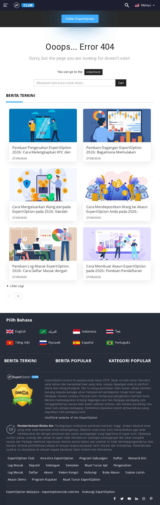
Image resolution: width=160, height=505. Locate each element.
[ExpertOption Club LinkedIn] (134, 499)
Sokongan (53, 465)
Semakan (72, 465)
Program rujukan (44, 479)
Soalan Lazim (134, 472)
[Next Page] (18, 296)
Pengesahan (122, 465)
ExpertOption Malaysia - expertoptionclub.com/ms (42, 492)
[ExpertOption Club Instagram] (141, 499)
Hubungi (90, 472)
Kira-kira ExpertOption (56, 458)
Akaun (48, 472)
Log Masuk (15, 472)
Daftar (117, 458)
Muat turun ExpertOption (81, 479)
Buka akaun (111, 472)
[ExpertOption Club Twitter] (120, 499)
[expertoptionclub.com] (23, 5)
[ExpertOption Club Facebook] (112, 499)
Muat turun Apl (96, 465)
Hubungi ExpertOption (98, 492)
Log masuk (15, 465)
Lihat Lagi (16, 286)
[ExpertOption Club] (22, 381)
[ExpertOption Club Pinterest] (149, 499)
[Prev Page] (9, 296)
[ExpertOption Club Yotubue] (127, 499)
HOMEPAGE (93, 72)
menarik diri (137, 458)
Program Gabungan (93, 458)
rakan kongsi (68, 472)
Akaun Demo (17, 479)
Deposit (34, 465)
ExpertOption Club (21, 458)
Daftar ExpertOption (80, 18)
